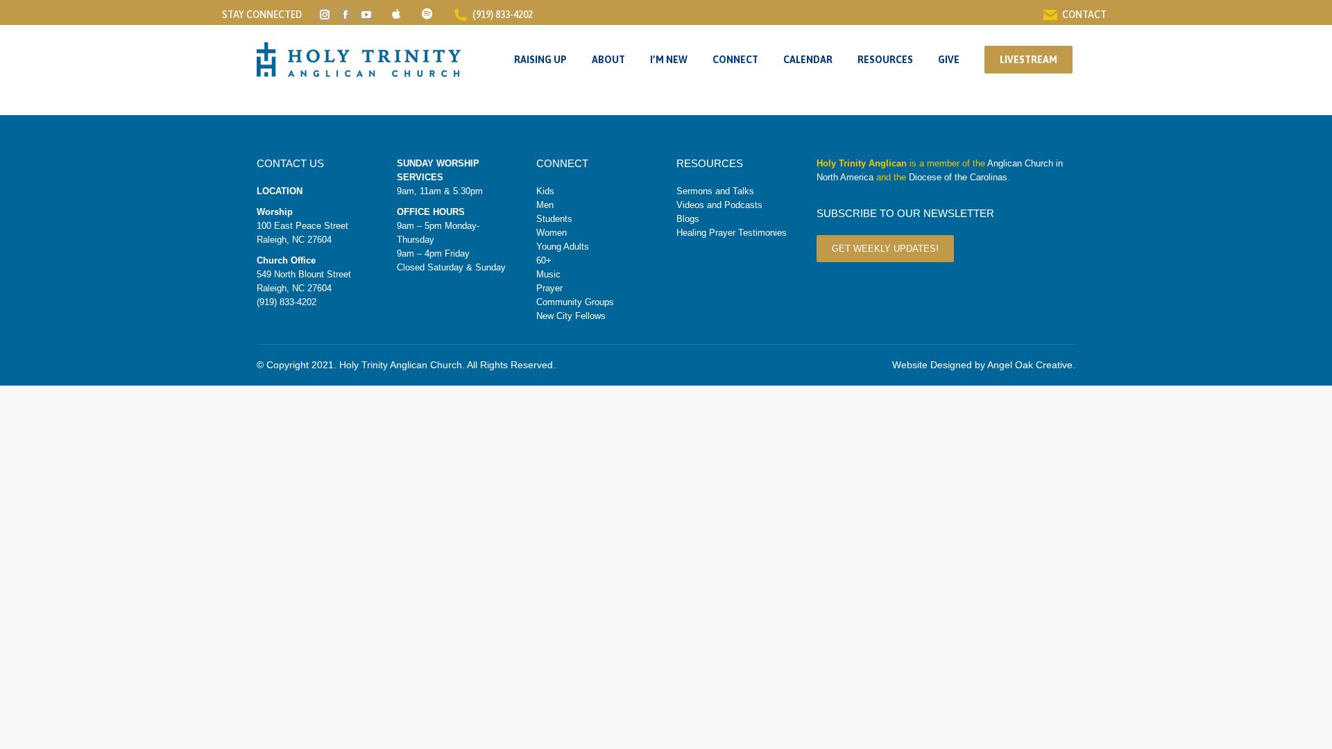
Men (545, 205)
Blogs (687, 219)
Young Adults (562, 246)
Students (554, 219)
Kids (545, 191)
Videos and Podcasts (719, 205)
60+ (544, 260)
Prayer (549, 288)
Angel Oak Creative (1030, 364)
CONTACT (1084, 14)
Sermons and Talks (715, 191)
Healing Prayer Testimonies (731, 232)
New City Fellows (571, 316)
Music (548, 274)
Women (551, 232)
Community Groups (575, 302)
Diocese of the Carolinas (958, 177)
